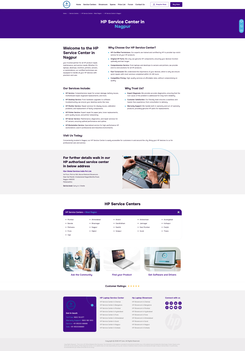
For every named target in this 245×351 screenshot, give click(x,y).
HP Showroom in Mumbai (141, 308)
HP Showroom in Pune (140, 315)
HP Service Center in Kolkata (110, 328)
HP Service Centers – (91, 13)
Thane (166, 231)
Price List (121, 4)
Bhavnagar (96, 223)
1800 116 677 (79, 317)
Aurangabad (168, 220)
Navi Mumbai (145, 227)
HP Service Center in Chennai (110, 302)
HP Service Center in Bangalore (111, 305)
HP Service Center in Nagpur (110, 325)
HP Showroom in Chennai (141, 302)
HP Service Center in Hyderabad (111, 312)
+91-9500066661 (77, 327)
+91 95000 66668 (80, 323)
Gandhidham (120, 223)
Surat (142, 231)
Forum (130, 4)
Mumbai (71, 220)
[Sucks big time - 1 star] (129, 286)
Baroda (70, 223)
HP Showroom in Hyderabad (142, 312)
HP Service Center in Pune (109, 315)
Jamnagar (143, 223)
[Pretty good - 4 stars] (136, 286)
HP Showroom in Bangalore (142, 305)
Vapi (69, 235)
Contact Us (140, 4)
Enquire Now (161, 4)
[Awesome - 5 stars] (139, 286)
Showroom (103, 4)
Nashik (118, 227)
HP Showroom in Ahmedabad (142, 318)
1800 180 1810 (87, 320)
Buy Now (176, 4)
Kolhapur (167, 223)
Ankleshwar (144, 220)
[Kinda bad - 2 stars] (131, 286)
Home (78, 4)
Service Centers (89, 4)
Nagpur (94, 227)
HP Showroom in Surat (140, 321)
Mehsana (71, 227)
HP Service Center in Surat (109, 321)
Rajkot (94, 231)
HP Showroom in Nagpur (141, 325)
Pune (69, 231)
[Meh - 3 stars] (134, 286)
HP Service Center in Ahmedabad (112, 318)
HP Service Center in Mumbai (110, 308)
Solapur (118, 231)
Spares (113, 4)
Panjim (166, 227)
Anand (118, 220)
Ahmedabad (96, 220)
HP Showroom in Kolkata (141, 328)
